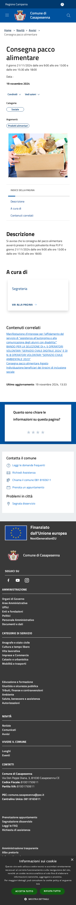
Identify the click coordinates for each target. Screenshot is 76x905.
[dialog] (38, 880)
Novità (20, 30)
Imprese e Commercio (15, 655)
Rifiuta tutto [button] (52, 891)
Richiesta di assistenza (16, 830)
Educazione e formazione (17, 682)
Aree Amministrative (14, 603)
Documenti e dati (12, 624)
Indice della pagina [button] (22, 190)
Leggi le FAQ (9, 826)
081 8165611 (32, 799)
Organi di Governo (13, 599)
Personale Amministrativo (18, 620)
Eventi (6, 755)
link (38, 883)
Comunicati (9, 730)
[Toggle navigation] (7, 15)
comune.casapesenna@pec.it (26, 795)
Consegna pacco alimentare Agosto (27, 363)
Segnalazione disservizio (17, 821)
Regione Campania (16, 4)
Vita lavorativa (11, 651)
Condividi (13, 94)
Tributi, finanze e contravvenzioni (22, 690)
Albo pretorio (10, 852)
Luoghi (6, 751)
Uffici (5, 607)
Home (7, 30)
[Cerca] (68, 15)
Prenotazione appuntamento (19, 817)
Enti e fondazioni (12, 611)
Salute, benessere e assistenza (21, 699)
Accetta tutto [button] (24, 891)
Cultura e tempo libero (16, 647)
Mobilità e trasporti (14, 663)
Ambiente (8, 694)
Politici (6, 616)
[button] (38, 899)
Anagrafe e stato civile (16, 642)
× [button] (72, 859)
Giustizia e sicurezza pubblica (20, 686)
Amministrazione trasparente (20, 848)
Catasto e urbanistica (15, 659)
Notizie (6, 725)
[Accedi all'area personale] (62, 4)
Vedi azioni (31, 94)
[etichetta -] (43, 432)
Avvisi (32, 30)
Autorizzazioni (11, 703)
